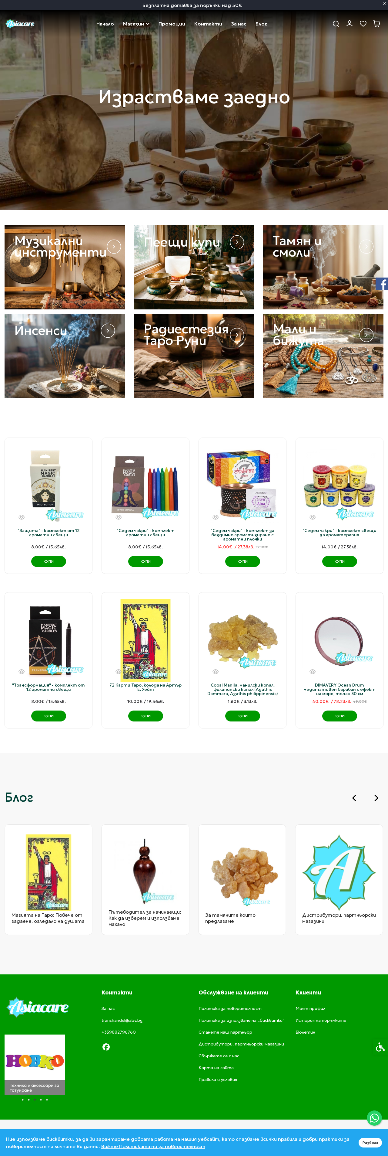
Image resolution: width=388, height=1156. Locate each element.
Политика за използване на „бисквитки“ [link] (242, 1020)
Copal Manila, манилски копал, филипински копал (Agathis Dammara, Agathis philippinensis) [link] (242, 689)
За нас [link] (238, 24)
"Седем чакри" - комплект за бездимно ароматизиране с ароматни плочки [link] (242, 534)
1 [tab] (23, 1100)
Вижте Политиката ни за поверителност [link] (153, 1146)
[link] (374, 1118)
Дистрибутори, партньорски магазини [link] (241, 1044)
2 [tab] (29, 1100)
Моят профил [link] (310, 1008)
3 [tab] (35, 1100)
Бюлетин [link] (305, 1032)
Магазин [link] (133, 24)
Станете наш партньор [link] (225, 1032)
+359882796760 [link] (119, 1032)
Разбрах (370, 1142)
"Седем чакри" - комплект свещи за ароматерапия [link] (339, 532)
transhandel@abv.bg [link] (122, 1020)
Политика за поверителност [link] (230, 1008)
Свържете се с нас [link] (208, 24)
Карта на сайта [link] (216, 1067)
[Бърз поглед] (21, 517)
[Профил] (349, 23)
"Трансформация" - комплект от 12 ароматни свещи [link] (48, 687)
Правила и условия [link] (218, 1079)
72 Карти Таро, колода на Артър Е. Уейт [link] (145, 687)
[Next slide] (375, 798)
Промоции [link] (172, 24)
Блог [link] (261, 24)
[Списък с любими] (363, 24)
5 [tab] (47, 1100)
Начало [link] (105, 24)
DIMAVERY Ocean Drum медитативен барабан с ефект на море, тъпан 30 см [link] (339, 689)
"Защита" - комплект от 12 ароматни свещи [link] (49, 532)
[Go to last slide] (354, 798)
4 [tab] (41, 1100)
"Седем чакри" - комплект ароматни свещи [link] (146, 532)
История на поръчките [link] (321, 1020)
